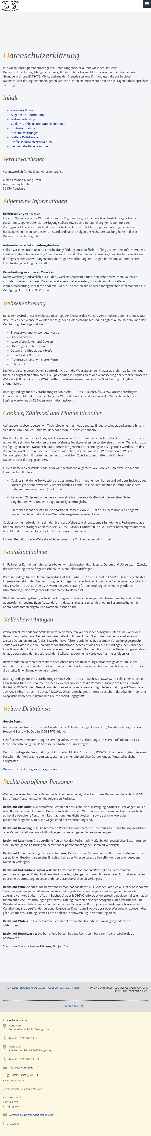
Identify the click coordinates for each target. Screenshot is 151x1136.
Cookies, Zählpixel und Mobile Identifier (38, 124)
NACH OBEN (71, 1006)
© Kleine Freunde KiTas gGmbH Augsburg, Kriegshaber (43, 987)
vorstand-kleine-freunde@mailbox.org (31, 1115)
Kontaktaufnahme (23, 128)
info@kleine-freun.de (21, 1067)
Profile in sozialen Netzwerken (31, 142)
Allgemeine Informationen (28, 115)
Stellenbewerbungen (25, 133)
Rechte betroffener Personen (30, 146)
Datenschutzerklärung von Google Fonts (30, 769)
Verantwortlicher (22, 110)
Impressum (11, 1123)
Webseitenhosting (23, 119)
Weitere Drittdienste (24, 137)
